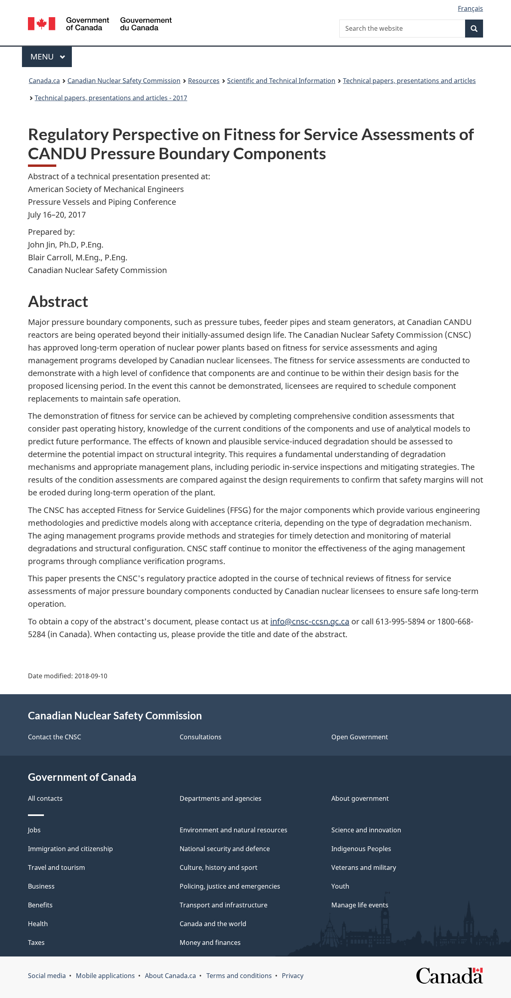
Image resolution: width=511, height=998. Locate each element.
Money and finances (210, 942)
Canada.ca (44, 80)
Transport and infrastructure (223, 905)
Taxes (36, 942)
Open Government (359, 737)
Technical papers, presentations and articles (409, 80)
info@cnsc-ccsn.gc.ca (309, 621)
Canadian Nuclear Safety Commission (123, 80)
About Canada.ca (170, 975)
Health (38, 923)
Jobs (34, 830)
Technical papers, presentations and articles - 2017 (111, 97)
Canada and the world (213, 923)
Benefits (40, 905)
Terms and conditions (239, 975)
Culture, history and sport (218, 867)
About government (360, 798)
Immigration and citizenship (70, 848)
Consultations (201, 737)
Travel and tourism (56, 867)
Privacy (292, 975)
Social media (47, 975)
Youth (340, 886)
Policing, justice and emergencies (230, 886)
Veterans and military (363, 867)
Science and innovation (366, 830)
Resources (204, 80)
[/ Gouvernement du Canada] (100, 25)
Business (41, 886)
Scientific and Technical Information (281, 80)
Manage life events (359, 905)
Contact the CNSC (54, 737)
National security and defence (225, 848)
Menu (43, 56)
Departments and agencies (220, 798)
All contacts (45, 798)
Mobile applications (105, 975)
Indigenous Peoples (361, 848)
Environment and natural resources (233, 830)
